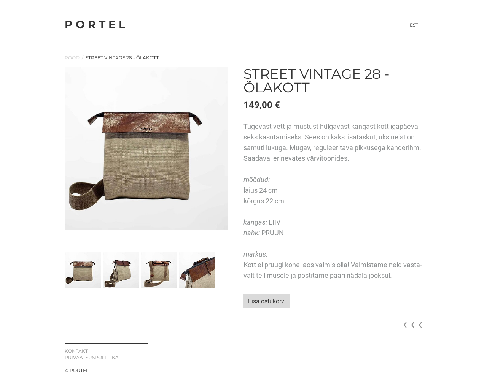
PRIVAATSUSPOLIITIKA (92, 357)
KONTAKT (76, 351)
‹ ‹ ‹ (412, 324)
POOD (72, 57)
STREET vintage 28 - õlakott (122, 57)
